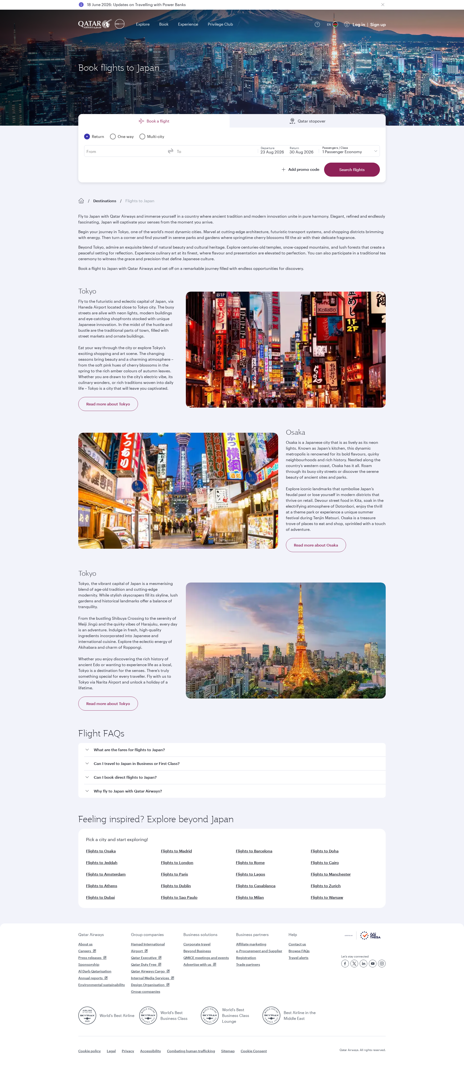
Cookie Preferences (310, 1057)
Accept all (351, 1057)
